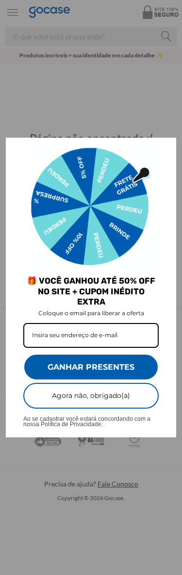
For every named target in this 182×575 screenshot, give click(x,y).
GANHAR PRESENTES (91, 367)
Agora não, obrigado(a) (91, 395)
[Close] (164, 149)
